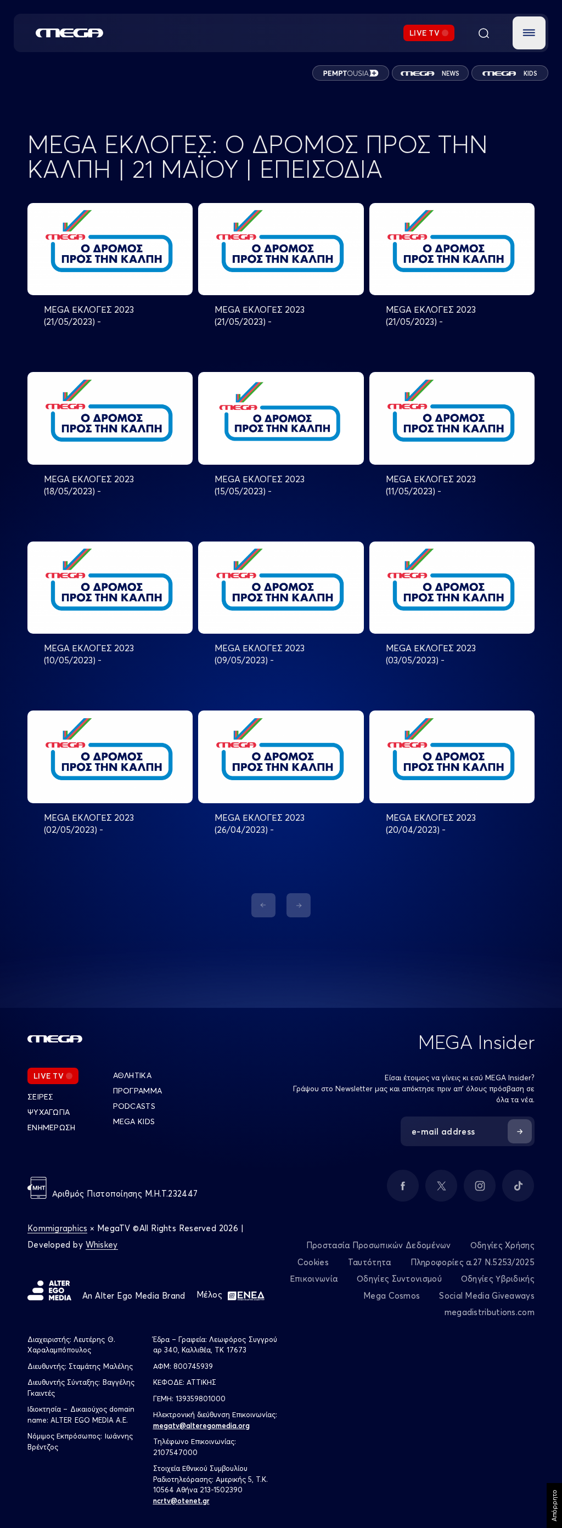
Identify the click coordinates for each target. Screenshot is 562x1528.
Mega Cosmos (391, 1295)
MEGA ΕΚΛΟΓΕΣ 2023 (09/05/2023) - (260, 654)
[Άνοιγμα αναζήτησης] (483, 32)
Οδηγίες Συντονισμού (399, 1278)
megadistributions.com (490, 1312)
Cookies (313, 1262)
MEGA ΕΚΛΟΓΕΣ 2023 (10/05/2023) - (89, 654)
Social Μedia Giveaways (487, 1295)
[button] (529, 32)
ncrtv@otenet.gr (181, 1500)
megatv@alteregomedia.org (201, 1425)
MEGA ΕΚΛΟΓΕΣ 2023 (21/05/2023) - (89, 315)
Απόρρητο (554, 1505)
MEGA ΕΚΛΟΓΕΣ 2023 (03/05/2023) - (431, 654)
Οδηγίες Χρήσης (502, 1245)
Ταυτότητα (369, 1262)
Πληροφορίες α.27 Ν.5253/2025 (473, 1262)
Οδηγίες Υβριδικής (498, 1278)
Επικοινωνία (314, 1278)
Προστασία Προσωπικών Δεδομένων (378, 1245)
